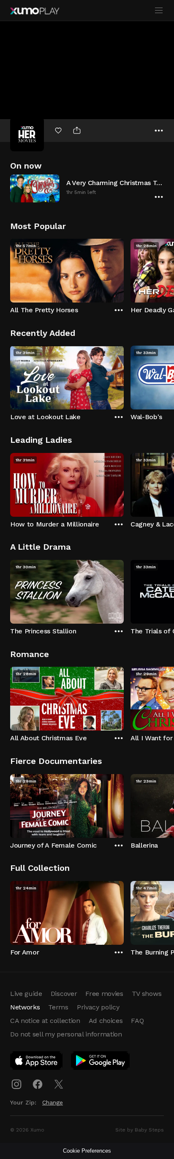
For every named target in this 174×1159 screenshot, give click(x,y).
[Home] (34, 11)
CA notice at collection (45, 1021)
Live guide (26, 994)
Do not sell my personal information (66, 1034)
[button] (87, 188)
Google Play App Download (101, 1062)
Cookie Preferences (87, 1151)
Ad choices (106, 1021)
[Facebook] (37, 1084)
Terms (58, 1007)
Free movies (104, 994)
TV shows (146, 994)
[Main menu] (159, 10)
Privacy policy (98, 1007)
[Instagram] (16, 1084)
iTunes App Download (37, 1062)
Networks (25, 1007)
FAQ (137, 1021)
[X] (58, 1084)
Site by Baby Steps (139, 1130)
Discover (64, 994)
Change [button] (52, 1102)
